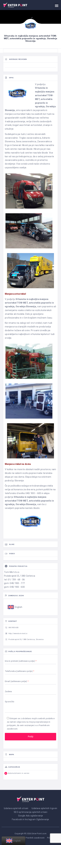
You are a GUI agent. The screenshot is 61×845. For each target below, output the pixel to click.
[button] (56, 5)
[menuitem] (15, 607)
